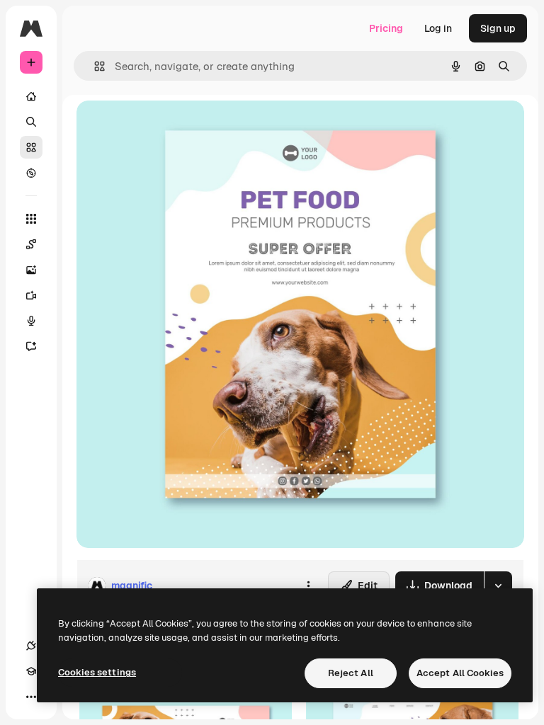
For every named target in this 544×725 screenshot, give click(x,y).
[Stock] (31, 147)
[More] (31, 696)
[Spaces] (31, 244)
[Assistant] (31, 346)
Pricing (386, 28)
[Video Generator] (31, 295)
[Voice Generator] (31, 320)
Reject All (350, 673)
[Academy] (31, 671)
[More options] (308, 585)
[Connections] (31, 645)
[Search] (31, 121)
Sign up (498, 28)
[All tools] (31, 218)
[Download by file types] (498, 585)
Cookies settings (97, 672)
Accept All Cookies (460, 673)
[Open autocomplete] (93, 66)
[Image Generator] (31, 269)
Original (167, 127)
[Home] (31, 96)
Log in (438, 28)
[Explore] (31, 172)
